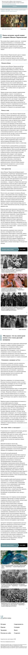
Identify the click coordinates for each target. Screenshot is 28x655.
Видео (16, 630)
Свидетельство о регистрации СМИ (8, 639)
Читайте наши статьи (13, 249)
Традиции (4, 630)
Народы (3, 627)
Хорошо (15, 6)
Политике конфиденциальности (9, 4)
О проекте (17, 633)
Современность (18, 624)
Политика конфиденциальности (8, 641)
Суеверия (17, 627)
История (3, 624)
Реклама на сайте (6, 633)
